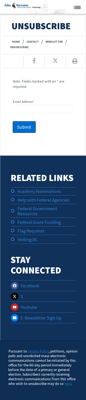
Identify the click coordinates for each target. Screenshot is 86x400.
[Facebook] (14, 285)
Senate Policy (38, 351)
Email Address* (23, 101)
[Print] (75, 61)
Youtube (29, 307)
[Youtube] (14, 307)
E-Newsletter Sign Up (41, 318)
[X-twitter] (14, 296)
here (67, 383)
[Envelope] (14, 318)
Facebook (30, 286)
